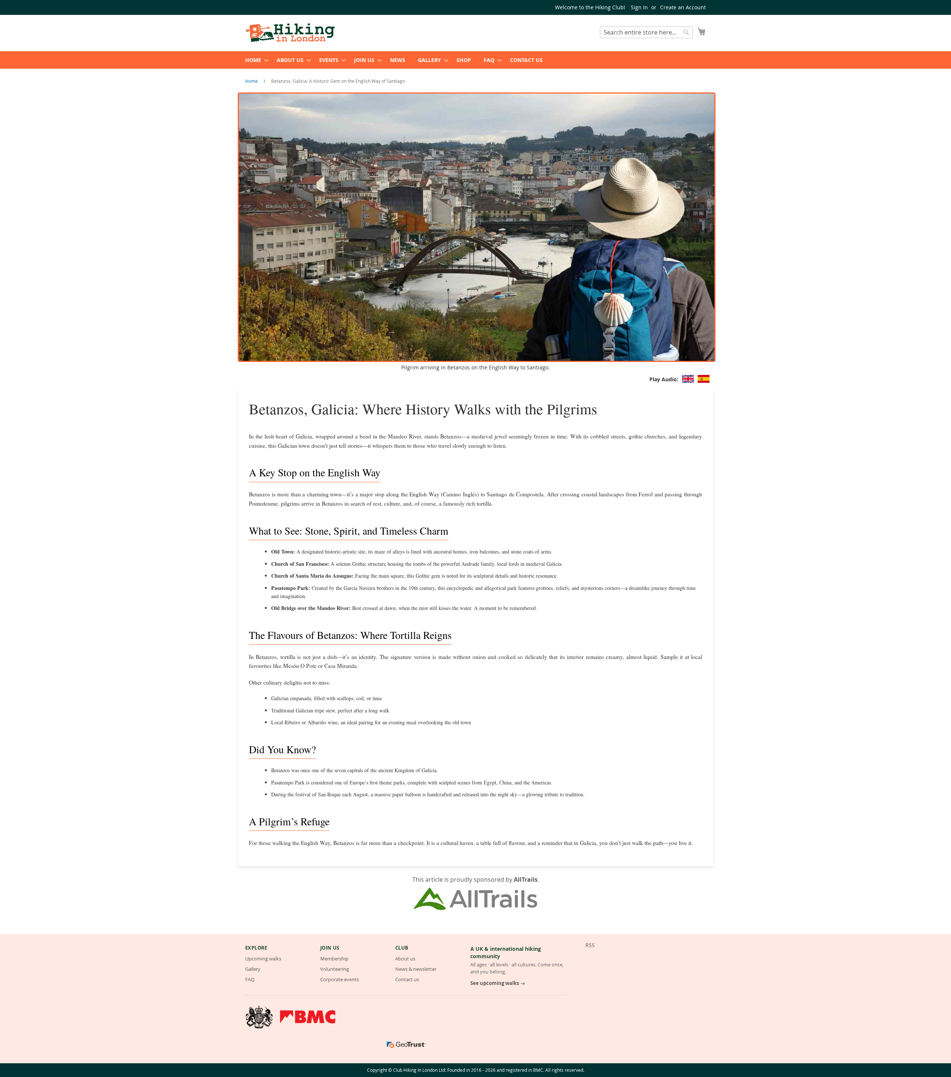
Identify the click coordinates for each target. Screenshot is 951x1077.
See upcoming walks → (497, 983)
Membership (334, 958)
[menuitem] (255, 60)
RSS (590, 945)
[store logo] (290, 32)
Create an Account (683, 7)
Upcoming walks (263, 958)
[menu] (475, 60)
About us (405, 958)
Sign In (639, 7)
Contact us (407, 979)
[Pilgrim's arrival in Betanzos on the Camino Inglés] (476, 359)
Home (252, 81)
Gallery (252, 969)
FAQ (249, 979)
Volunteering (334, 969)
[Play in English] (688, 379)
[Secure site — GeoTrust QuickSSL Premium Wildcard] (406, 1045)
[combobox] (646, 32)
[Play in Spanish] (704, 379)
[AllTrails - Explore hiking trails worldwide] (475, 907)
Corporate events (339, 979)
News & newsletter (415, 969)
